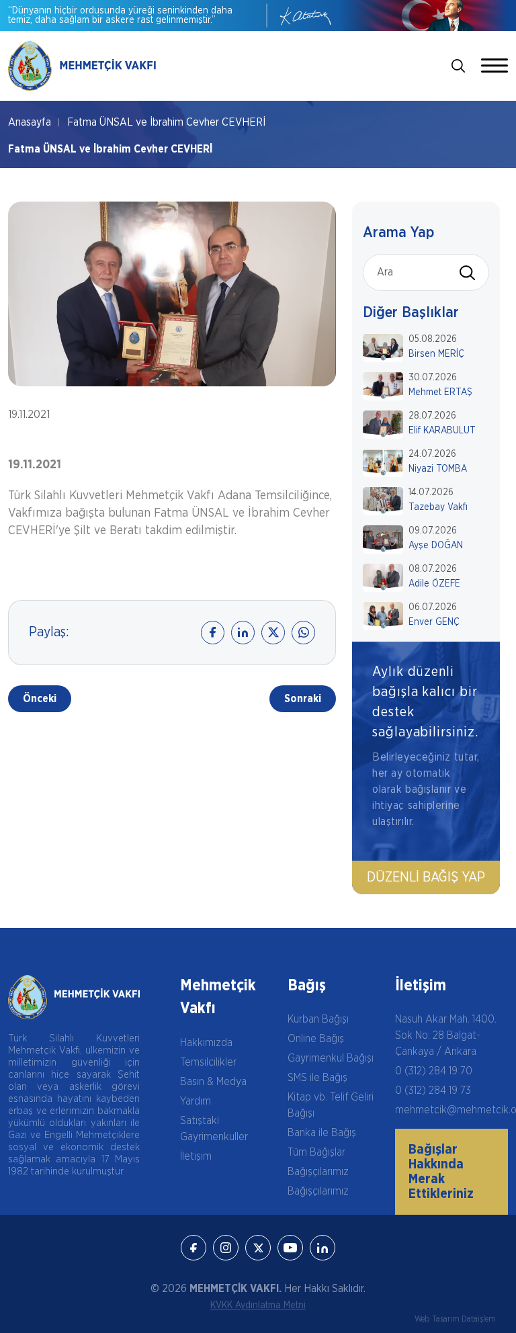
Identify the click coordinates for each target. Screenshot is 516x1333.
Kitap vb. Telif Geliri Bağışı (331, 1105)
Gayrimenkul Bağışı (331, 1058)
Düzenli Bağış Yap (426, 877)
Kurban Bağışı (318, 1019)
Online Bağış (316, 1038)
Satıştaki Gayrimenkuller (214, 1128)
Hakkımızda (206, 1042)
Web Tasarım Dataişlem (455, 1319)
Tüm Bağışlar (316, 1152)
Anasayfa (29, 122)
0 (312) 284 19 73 (433, 1090)
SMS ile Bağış (317, 1077)
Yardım (195, 1101)
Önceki (39, 698)
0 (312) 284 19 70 (433, 1071)
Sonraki (302, 698)
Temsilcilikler (208, 1062)
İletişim (196, 1156)
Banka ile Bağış (322, 1132)
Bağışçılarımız (318, 1171)
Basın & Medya (213, 1081)
